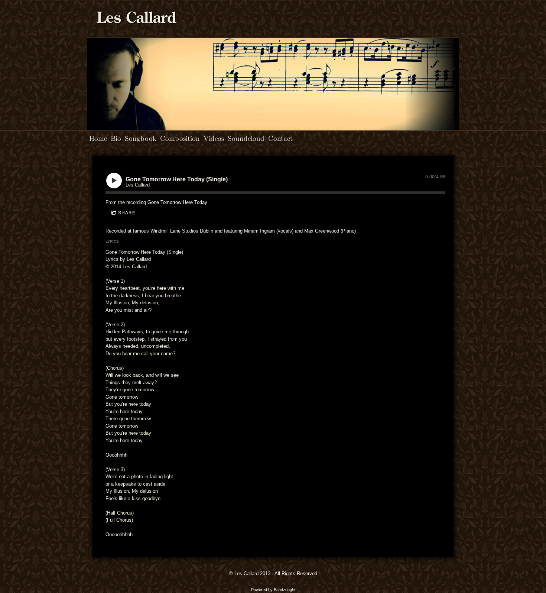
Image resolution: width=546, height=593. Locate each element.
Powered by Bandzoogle (273, 589)
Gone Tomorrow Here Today (177, 202)
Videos (214, 138)
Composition (180, 138)
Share (127, 213)
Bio (116, 138)
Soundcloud (246, 138)
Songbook (140, 138)
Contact (280, 138)
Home (98, 138)
